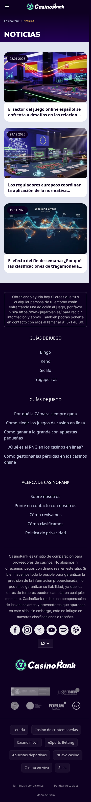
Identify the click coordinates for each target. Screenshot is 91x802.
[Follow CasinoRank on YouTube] (52, 630)
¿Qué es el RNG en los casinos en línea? (45, 447)
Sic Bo (45, 370)
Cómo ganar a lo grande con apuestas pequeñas (40, 435)
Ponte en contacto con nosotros (45, 505)
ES (43, 643)
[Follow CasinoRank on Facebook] (15, 630)
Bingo (45, 352)
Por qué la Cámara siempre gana (45, 414)
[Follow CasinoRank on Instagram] (27, 630)
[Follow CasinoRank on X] (39, 630)
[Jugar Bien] (68, 691)
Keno (46, 361)
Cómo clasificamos (45, 524)
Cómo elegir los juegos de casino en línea (45, 423)
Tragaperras (45, 379)
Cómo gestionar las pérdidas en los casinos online (45, 459)
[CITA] (34, 706)
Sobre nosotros (45, 496)
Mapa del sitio (45, 795)
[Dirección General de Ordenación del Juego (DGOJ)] (30, 691)
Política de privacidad (45, 533)
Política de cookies (66, 785)
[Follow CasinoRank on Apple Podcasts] (76, 630)
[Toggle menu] (7, 7)
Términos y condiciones (28, 785)
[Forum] (57, 706)
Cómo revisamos (46, 514)
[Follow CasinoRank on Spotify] (64, 630)
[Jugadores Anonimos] (15, 706)
